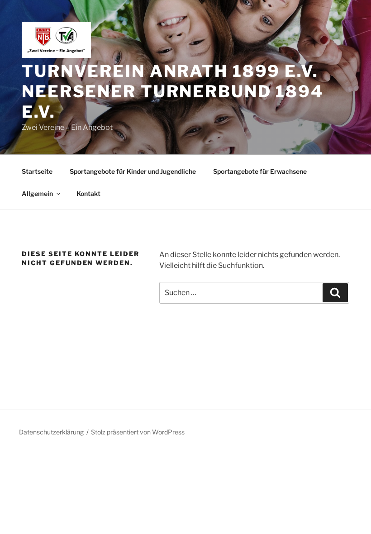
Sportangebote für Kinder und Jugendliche (133, 171)
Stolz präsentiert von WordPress (138, 432)
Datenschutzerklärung (51, 432)
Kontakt (88, 193)
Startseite (37, 171)
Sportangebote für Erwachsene (260, 171)
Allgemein (37, 193)
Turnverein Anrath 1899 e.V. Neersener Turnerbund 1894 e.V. (172, 91)
